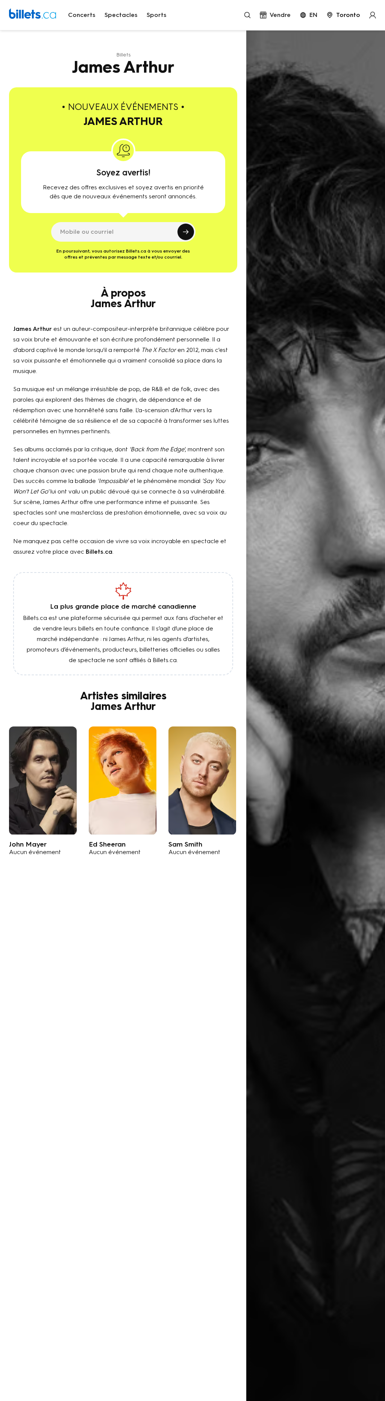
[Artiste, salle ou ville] (247, 15)
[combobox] (343, 15)
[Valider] (185, 232)
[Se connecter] (372, 15)
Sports (157, 14)
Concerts (81, 14)
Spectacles (121, 14)
